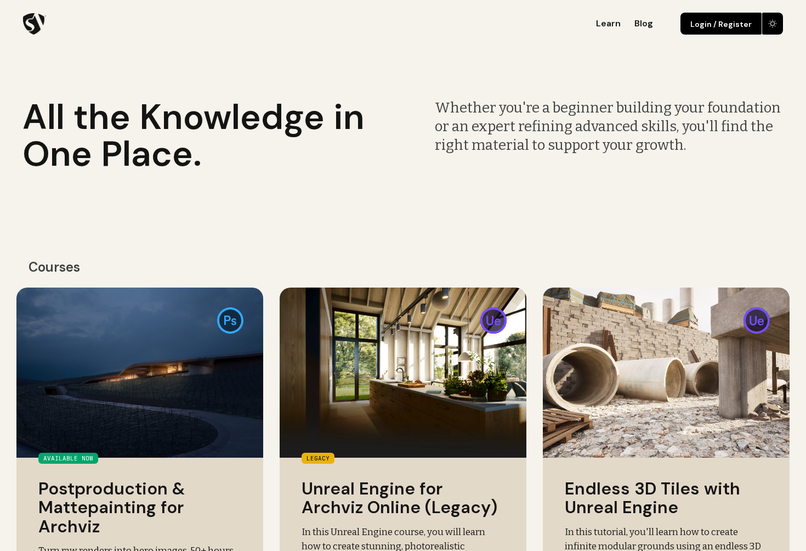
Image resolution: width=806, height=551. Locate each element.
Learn (608, 24)
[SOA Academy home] (34, 23)
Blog (643, 24)
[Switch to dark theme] (772, 24)
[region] (403, 275)
